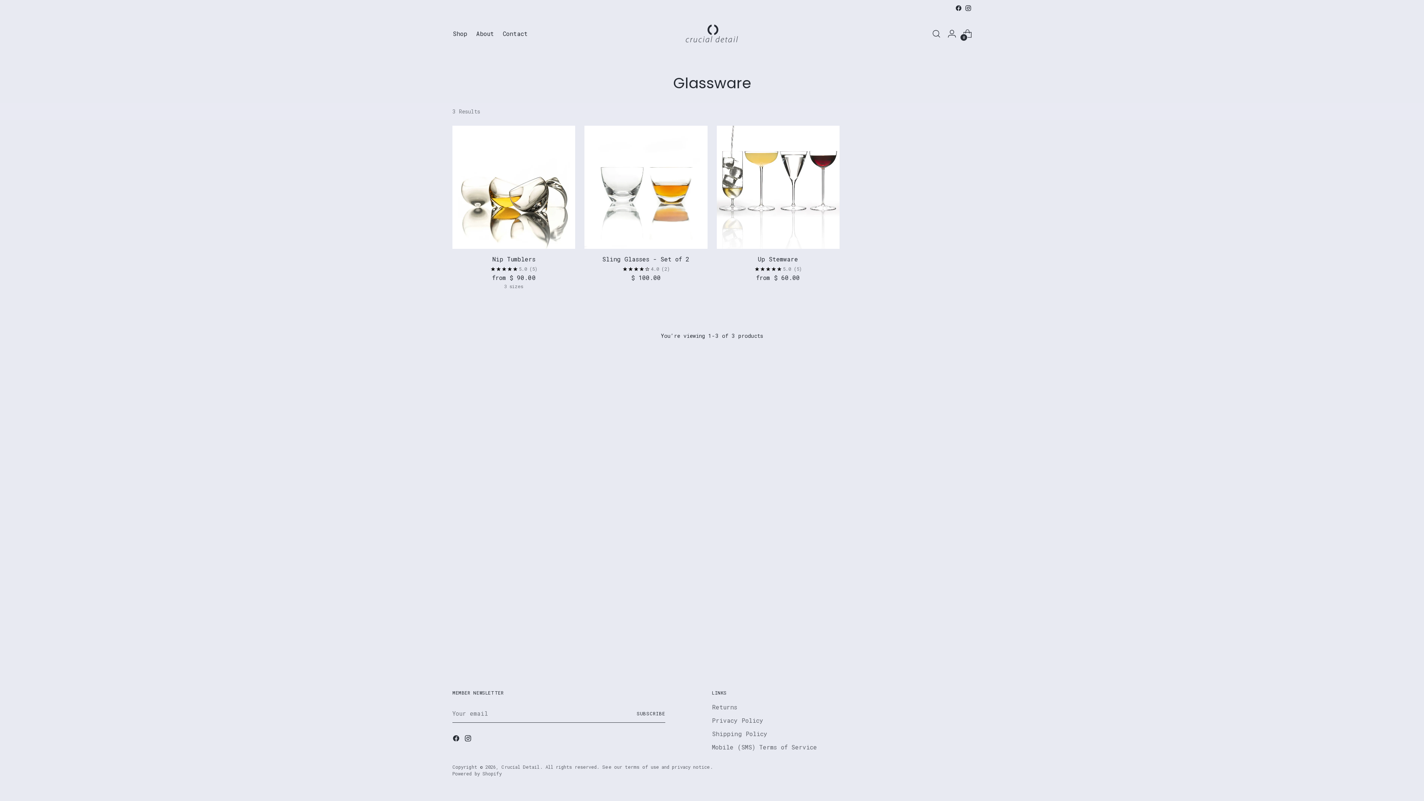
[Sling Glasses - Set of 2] (645, 187)
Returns (725, 707)
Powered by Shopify (477, 774)
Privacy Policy (737, 720)
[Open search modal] (936, 33)
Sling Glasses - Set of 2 (645, 259)
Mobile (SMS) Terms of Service (764, 747)
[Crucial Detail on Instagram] (968, 8)
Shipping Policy (739, 734)
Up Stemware (778, 259)
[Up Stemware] (778, 187)
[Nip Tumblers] (513, 187)
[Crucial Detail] (712, 34)
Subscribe (651, 713)
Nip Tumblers (513, 259)
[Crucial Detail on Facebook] (958, 8)
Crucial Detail (520, 767)
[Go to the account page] (952, 33)
